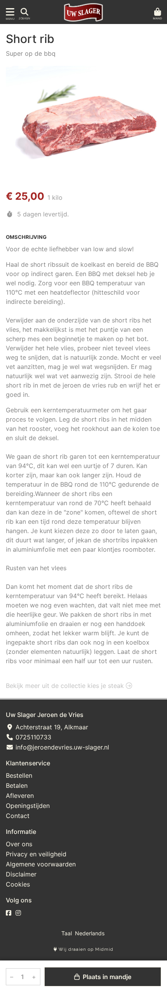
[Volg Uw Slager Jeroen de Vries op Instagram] (18, 913)
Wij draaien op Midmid (85, 949)
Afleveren (20, 795)
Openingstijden (28, 805)
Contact (18, 816)
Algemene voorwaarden (41, 864)
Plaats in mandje (106, 977)
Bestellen (19, 775)
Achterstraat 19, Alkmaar (51, 727)
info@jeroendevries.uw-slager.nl (61, 747)
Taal (66, 933)
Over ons (19, 844)
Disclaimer (21, 874)
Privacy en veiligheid (36, 854)
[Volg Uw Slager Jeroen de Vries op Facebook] (8, 913)
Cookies (18, 884)
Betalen (17, 785)
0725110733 (32, 737)
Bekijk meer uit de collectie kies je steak (66, 685)
